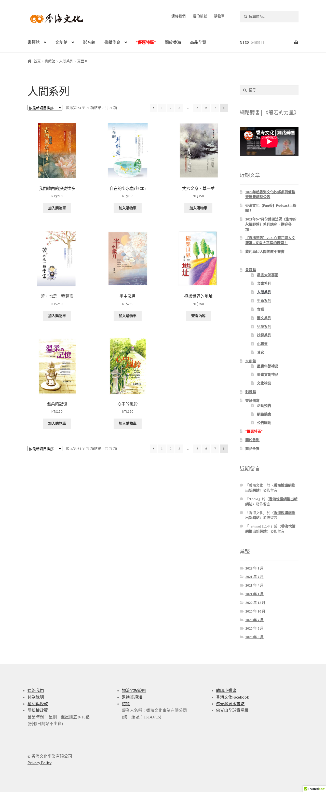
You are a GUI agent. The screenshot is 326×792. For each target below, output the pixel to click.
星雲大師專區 (267, 275)
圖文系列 (264, 318)
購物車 (219, 16)
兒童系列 (264, 326)
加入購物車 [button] (57, 208)
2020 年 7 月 (254, 620)
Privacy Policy (39, 762)
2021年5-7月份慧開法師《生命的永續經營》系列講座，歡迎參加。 (270, 224)
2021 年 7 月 (254, 576)
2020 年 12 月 (255, 602)
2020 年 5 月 (254, 637)
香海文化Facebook (232, 697)
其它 (260, 352)
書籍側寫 (112, 42)
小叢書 (262, 343)
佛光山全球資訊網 (232, 710)
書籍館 (34, 42)
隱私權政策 (38, 710)
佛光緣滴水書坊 (230, 703)
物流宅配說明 (134, 690)
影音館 (89, 42)
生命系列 (264, 300)
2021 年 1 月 (254, 594)
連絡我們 (178, 16)
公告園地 (264, 422)
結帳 (126, 703)
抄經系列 (264, 335)
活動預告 (264, 405)
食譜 (260, 309)
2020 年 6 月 (254, 628)
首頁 (37, 61)
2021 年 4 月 (254, 585)
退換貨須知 (132, 697)
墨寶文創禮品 (267, 374)
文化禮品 (264, 383)
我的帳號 (200, 16)
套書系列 (264, 283)
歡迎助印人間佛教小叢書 (264, 251)
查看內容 (198, 315)
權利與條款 (38, 703)
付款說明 (36, 697)
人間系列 (66, 61)
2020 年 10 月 (255, 611)
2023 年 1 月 (254, 568)
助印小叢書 (226, 690)
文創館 (61, 42)
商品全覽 (198, 42)
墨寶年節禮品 (267, 366)
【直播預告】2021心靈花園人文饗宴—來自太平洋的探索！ (270, 240)
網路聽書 (264, 414)
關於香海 (173, 42)
